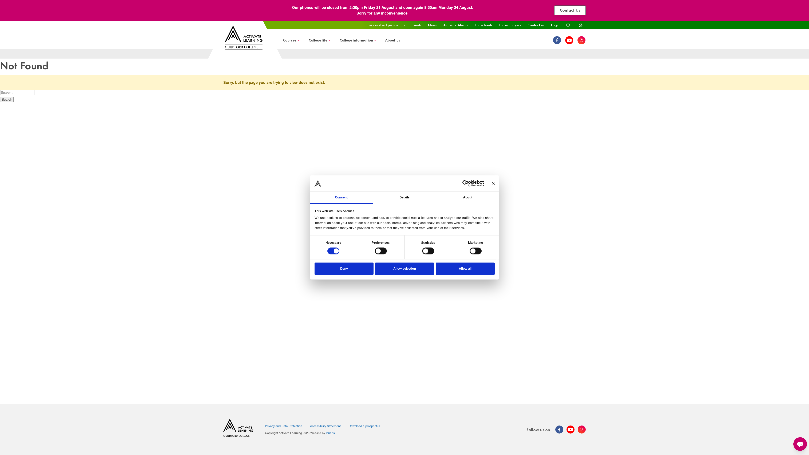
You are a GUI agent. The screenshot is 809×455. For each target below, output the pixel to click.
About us (392, 40)
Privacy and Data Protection (283, 426)
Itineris (330, 433)
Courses (289, 40)
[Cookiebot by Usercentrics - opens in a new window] (465, 183)
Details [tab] (404, 197)
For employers (510, 24)
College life (318, 40)
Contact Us (570, 10)
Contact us (536, 24)
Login (555, 24)
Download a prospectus (364, 426)
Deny (344, 268)
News (432, 24)
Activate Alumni (455, 24)
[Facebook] (557, 40)
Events (416, 24)
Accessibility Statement (325, 426)
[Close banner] (493, 183)
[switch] (381, 251)
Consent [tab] (341, 197)
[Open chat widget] (800, 444)
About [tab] (467, 197)
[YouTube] (569, 40)
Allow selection (404, 268)
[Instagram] (581, 40)
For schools (483, 24)
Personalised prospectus (386, 24)
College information (356, 40)
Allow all (465, 268)
